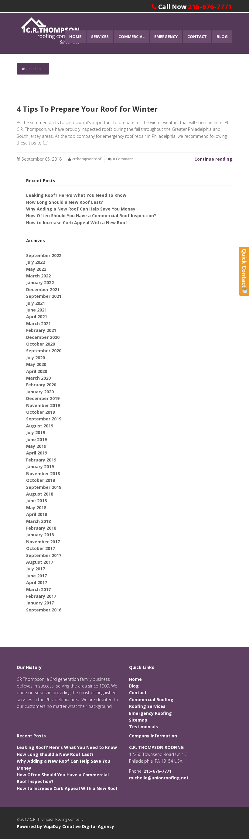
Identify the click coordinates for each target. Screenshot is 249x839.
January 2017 (40, 603)
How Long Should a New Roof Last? (64, 202)
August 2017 (39, 562)
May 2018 (36, 507)
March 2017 (38, 589)
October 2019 (40, 412)
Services (100, 36)
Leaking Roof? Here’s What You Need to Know (76, 195)
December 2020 (43, 337)
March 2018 (38, 521)
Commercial (131, 36)
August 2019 (39, 426)
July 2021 (35, 303)
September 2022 (43, 255)
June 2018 (36, 500)
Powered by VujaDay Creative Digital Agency (65, 826)
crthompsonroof (86, 159)
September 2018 (43, 487)
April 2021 (36, 316)
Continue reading (213, 159)
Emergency (166, 36)
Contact (197, 36)
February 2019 (41, 460)
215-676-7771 (210, 6)
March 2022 (38, 276)
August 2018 (39, 494)
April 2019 (36, 453)
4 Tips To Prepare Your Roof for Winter (87, 109)
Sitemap (138, 720)
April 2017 (36, 582)
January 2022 (40, 282)
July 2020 (35, 357)
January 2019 (40, 466)
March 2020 (38, 378)
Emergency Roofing (150, 713)
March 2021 (38, 323)
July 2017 (35, 569)
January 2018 (40, 535)
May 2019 (36, 446)
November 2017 (43, 542)
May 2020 (36, 364)
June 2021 (36, 310)
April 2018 (36, 514)
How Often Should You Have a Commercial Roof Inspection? (91, 215)
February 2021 (41, 330)
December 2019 (43, 398)
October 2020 (40, 344)
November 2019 (43, 405)
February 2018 (41, 528)
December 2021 (43, 289)
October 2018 (40, 480)
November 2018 (43, 473)
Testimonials (143, 726)
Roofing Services (147, 706)
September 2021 (43, 296)
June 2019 (36, 439)
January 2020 (40, 392)
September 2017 (43, 555)
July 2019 (35, 432)
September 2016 (43, 610)
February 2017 (41, 596)
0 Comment (123, 159)
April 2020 (36, 371)
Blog (222, 36)
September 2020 (43, 350)
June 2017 (36, 576)
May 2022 (36, 269)
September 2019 (43, 419)
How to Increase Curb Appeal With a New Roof (76, 222)
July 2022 (35, 262)
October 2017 (40, 548)
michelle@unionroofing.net (159, 778)
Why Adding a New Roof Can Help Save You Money (80, 209)
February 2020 (41, 385)
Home (75, 36)
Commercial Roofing (151, 699)
